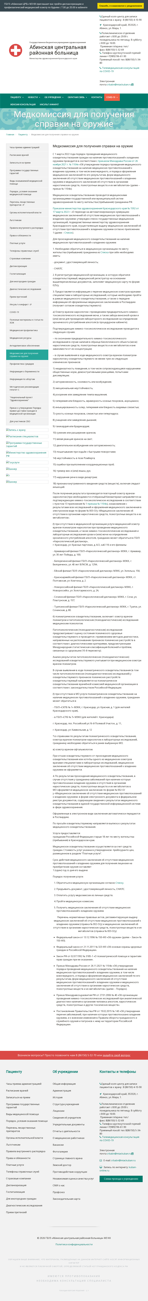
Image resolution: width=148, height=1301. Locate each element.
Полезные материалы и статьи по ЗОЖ (26, 321)
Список (68, 232)
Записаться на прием (20, 162)
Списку (119, 882)
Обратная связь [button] (76, 97)
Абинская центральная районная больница (57, 50)
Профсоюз (59, 1192)
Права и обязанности (20, 235)
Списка (105, 252)
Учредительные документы (68, 1124)
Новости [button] (33, 97)
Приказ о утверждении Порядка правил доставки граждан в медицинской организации (25, 410)
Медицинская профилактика (24, 330)
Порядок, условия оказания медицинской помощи (23, 193)
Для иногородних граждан (23, 281)
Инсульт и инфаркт (19, 304)
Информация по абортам (22, 379)
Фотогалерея (60, 1151)
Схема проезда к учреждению (121, 1178)
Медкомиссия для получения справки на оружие (24, 355)
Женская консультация (22, 104)
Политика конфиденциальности (74, 1244)
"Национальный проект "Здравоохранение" (21, 399)
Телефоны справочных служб (24, 250)
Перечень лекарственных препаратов (22, 203)
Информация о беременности (24, 371)
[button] (88, 7)
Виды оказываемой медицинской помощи (26, 182)
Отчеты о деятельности (66, 1131)
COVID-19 (14, 312)
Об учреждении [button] (53, 97)
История (57, 1097)
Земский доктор (62, 1165)
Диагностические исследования (25, 289)
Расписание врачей (19, 155)
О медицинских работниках (68, 1138)
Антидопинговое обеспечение (25, 345)
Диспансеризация (18, 266)
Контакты (96, 97)
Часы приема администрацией (24, 147)
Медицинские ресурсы (20, 338)
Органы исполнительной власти (25, 212)
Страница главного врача (67, 1158)
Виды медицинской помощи (22, 1114)
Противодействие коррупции (70, 1171)
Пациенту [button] (16, 97)
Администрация (62, 1090)
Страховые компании (20, 258)
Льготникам (15, 220)
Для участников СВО (20, 421)
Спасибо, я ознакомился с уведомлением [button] (120, 6)
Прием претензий (18, 296)
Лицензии (58, 1110)
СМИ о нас (59, 1185)
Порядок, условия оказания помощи (27, 1121)
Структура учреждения (66, 1104)
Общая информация (64, 1083)
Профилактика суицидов (22, 363)
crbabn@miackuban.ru (119, 84)
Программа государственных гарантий (24, 172)
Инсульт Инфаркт (49, 104)
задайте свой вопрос (116, 1055)
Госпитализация (18, 273)
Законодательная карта (66, 1198)
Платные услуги (17, 243)
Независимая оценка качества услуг (73, 1178)
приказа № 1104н (97, 503)
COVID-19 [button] (111, 97)
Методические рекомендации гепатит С (24, 388)
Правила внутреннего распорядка (26, 227)
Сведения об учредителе (67, 1117)
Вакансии (58, 1144)
